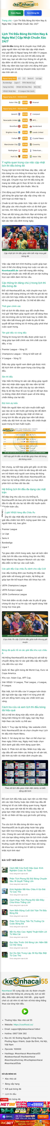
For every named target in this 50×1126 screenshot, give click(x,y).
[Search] (47, 4)
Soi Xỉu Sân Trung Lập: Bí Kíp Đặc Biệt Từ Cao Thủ (28, 954)
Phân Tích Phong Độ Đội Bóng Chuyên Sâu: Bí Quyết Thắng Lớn (28, 879)
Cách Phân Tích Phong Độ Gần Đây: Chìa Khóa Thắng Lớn (27, 901)
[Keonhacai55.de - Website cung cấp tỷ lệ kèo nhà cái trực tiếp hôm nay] (25, 4)
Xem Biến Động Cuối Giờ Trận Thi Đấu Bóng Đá (28, 911)
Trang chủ (7, 20)
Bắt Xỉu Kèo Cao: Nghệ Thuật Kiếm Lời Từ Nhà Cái (28, 933)
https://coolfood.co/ (23, 1024)
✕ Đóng (4, 1100)
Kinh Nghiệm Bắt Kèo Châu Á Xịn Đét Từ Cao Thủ (27, 890)
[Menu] (3, 4)
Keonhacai (7, 990)
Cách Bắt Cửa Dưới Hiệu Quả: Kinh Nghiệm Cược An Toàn (26, 869)
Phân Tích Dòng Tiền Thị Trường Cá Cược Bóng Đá (27, 922)
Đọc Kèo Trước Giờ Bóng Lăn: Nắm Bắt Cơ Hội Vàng (28, 943)
